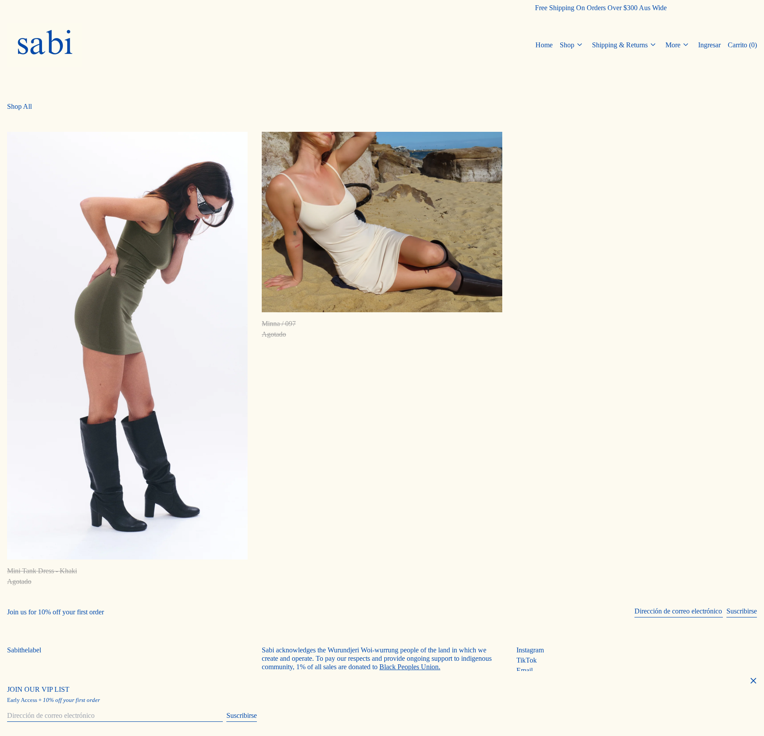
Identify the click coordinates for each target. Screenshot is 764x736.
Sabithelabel (24, 650)
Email (524, 670)
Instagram (530, 650)
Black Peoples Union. (409, 667)
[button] (742, 44)
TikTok (526, 660)
